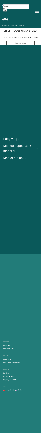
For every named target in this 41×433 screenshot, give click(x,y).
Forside (4, 25)
